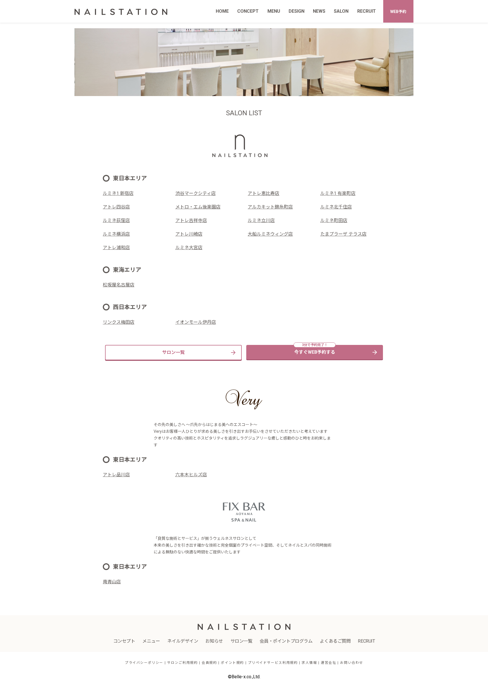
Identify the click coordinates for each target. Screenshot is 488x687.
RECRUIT (366, 11)
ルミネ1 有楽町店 (338, 193)
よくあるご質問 (335, 641)
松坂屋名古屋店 (118, 285)
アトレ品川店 (116, 474)
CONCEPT (248, 11)
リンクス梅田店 (118, 322)
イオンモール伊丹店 (195, 322)
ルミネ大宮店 (188, 247)
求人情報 (309, 663)
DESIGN (296, 11)
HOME (222, 11)
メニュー (151, 641)
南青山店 (112, 581)
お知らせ (214, 641)
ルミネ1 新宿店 (118, 193)
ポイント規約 (232, 663)
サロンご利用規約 (182, 663)
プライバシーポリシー (144, 663)
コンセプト (124, 641)
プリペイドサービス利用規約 (273, 663)
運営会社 (328, 663)
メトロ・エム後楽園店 (198, 207)
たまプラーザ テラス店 (343, 234)
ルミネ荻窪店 (116, 220)
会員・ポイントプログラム (286, 641)
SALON (341, 11)
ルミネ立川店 (261, 220)
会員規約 (209, 663)
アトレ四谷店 (116, 207)
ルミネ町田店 (333, 220)
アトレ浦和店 (116, 247)
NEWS (319, 11)
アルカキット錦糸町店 (270, 207)
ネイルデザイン (182, 641)
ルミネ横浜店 (116, 234)
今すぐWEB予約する (314, 352)
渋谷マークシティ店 (195, 193)
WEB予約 (398, 11)
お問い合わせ (351, 663)
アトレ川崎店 (188, 234)
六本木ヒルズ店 (191, 474)
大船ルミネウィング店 (270, 234)
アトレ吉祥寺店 (191, 220)
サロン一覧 (173, 352)
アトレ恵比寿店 (263, 193)
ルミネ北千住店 (336, 207)
